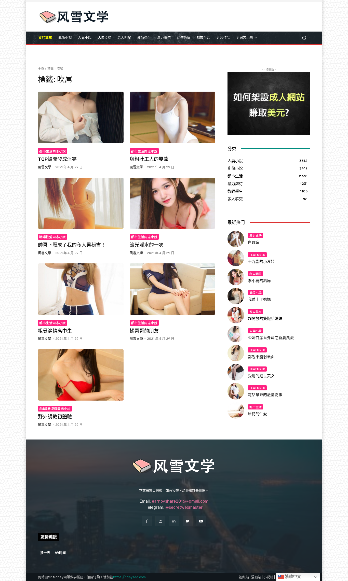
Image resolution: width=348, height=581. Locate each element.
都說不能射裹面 (261, 357)
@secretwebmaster (184, 507)
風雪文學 (44, 167)
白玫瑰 (253, 242)
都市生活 (255, 407)
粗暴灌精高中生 (55, 331)
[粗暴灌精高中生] (81, 289)
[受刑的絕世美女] (235, 372)
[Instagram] (160, 521)
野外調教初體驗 (55, 417)
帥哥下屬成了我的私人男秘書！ (72, 245)
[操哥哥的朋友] (172, 289)
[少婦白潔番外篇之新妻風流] (235, 334)
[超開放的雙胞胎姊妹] (235, 315)
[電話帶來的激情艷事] (235, 391)
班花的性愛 (257, 414)
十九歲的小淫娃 (261, 261)
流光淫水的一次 (147, 245)
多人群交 (255, 311)
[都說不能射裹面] (235, 353)
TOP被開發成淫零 (57, 159)
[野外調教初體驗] (81, 375)
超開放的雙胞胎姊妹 (265, 318)
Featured (257, 254)
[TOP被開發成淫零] (81, 117)
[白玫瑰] (235, 239)
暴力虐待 (255, 235)
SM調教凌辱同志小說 (55, 408)
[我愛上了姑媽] (235, 296)
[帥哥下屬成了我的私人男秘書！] (81, 203)
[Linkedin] (174, 521)
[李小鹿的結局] (235, 277)
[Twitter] (188, 521)
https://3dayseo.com (129, 577)
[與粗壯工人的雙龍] (172, 117)
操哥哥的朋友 (144, 331)
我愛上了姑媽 (259, 299)
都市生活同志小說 (52, 151)
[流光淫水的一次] (172, 203)
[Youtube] (201, 521)
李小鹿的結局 (259, 280)
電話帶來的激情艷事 (265, 394)
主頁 (41, 68)
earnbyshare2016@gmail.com (180, 501)
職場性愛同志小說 (52, 236)
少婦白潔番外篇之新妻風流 (271, 337)
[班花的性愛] (235, 410)
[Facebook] (147, 521)
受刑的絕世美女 (261, 376)
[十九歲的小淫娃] (235, 258)
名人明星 (255, 274)
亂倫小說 (255, 292)
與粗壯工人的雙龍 (149, 159)
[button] (304, 38)
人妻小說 (255, 331)
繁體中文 (292, 576)
